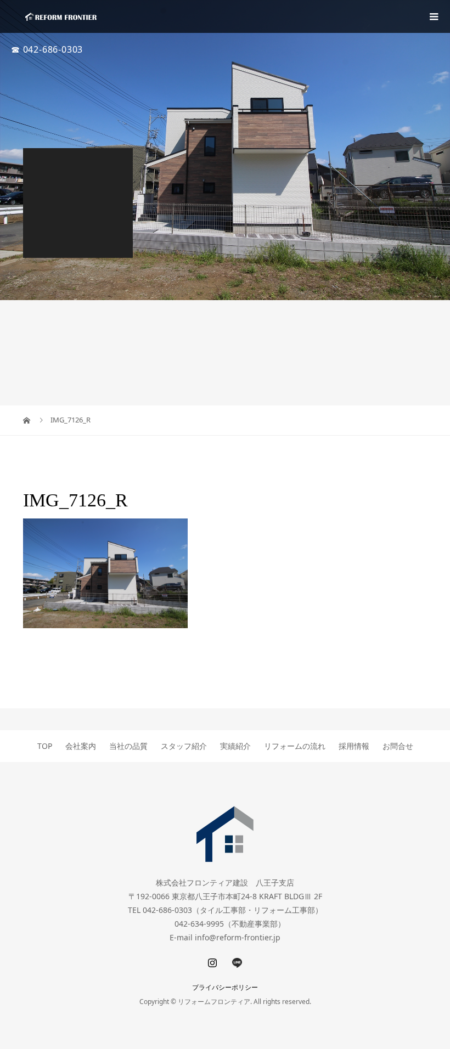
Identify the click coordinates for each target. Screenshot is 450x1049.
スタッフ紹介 (184, 746)
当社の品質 (128, 746)
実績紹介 (235, 746)
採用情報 (354, 746)
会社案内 (80, 746)
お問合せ (398, 746)
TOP (44, 746)
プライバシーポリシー (225, 987)
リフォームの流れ (294, 746)
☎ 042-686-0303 (47, 49)
